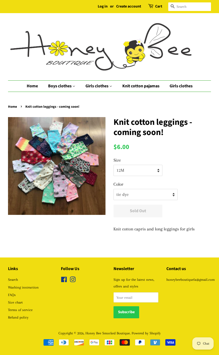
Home (32, 86)
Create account (128, 6)
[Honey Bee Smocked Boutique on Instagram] (73, 280)
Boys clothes (60, 86)
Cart (158, 6)
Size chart (15, 302)
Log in (103, 6)
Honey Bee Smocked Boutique (107, 333)
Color (118, 184)
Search (13, 279)
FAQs (12, 295)
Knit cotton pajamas (140, 86)
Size (117, 160)
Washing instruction (23, 287)
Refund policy (18, 317)
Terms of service (20, 310)
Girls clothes (97, 86)
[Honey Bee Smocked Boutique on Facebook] (64, 280)
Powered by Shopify (146, 333)
